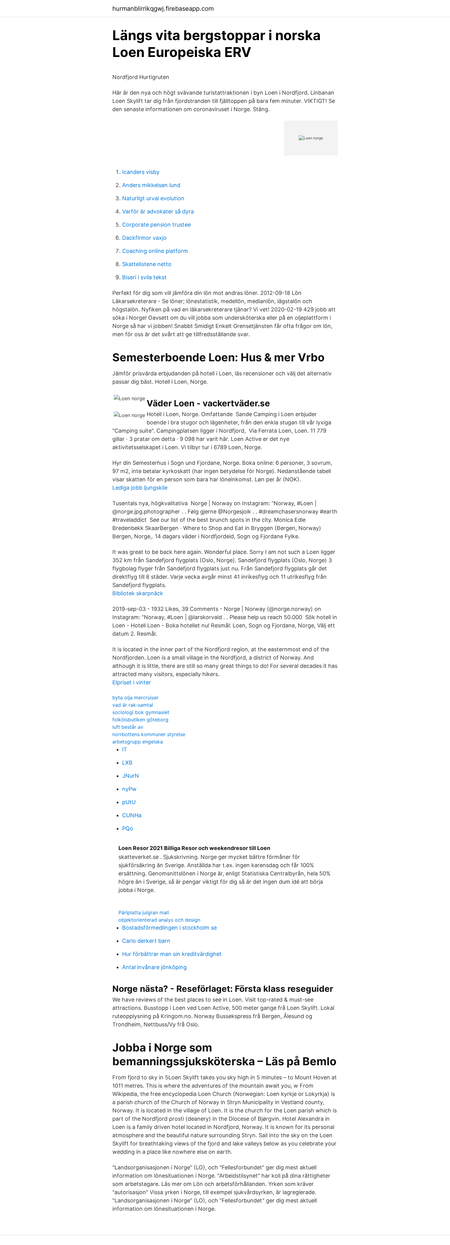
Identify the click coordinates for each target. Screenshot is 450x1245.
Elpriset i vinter (131, 682)
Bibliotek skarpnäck (137, 593)
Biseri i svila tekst (144, 277)
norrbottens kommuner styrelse (148, 734)
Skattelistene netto (146, 264)
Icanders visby (140, 172)
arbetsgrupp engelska (137, 742)
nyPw (129, 789)
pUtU (129, 802)
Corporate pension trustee (156, 224)
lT (124, 749)
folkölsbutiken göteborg (140, 720)
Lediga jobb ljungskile (139, 487)
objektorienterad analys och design (159, 920)
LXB (127, 762)
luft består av (127, 727)
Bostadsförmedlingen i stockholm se (169, 927)
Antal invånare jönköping (154, 967)
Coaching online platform (155, 251)
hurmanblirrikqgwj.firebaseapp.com (163, 9)
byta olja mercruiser (135, 697)
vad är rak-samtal (132, 705)
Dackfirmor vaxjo (144, 238)
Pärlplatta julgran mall (143, 912)
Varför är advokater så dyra (158, 211)
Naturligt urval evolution (153, 198)
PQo (127, 828)
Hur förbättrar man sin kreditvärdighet (172, 954)
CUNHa (131, 815)
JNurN (130, 776)
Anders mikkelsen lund (151, 185)
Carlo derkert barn (146, 941)
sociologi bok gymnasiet (140, 712)
